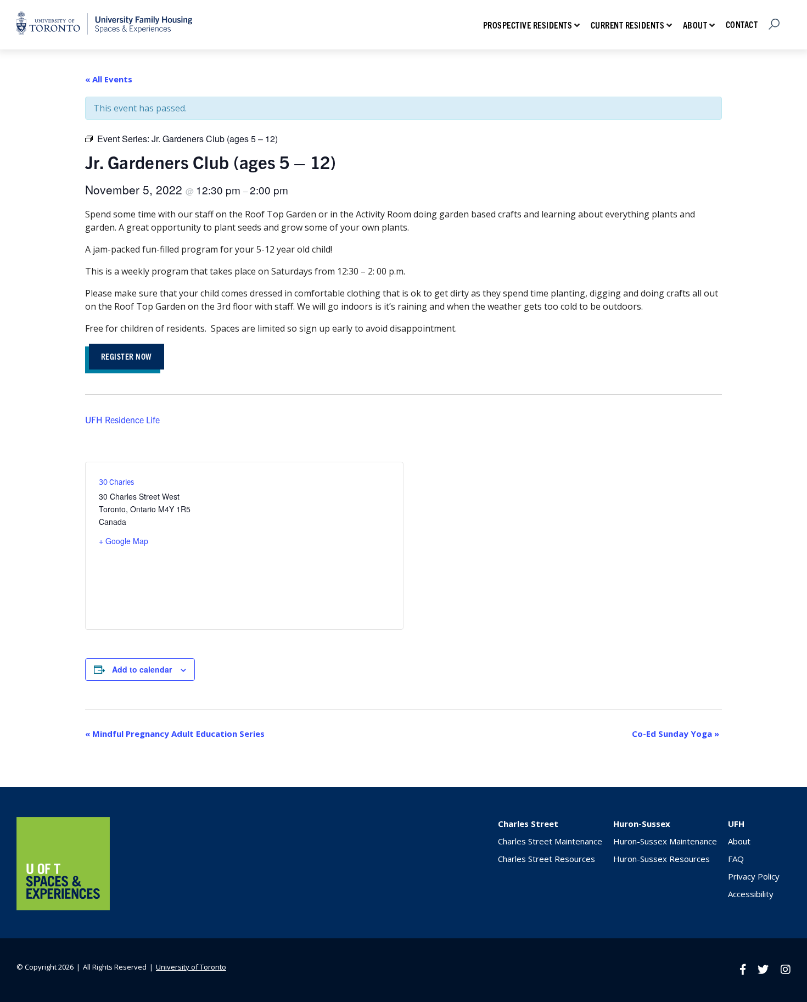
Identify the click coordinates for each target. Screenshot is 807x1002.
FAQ (736, 858)
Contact (742, 24)
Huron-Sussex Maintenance (665, 841)
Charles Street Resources (546, 858)
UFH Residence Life (122, 419)
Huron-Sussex (641, 823)
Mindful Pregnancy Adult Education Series (175, 733)
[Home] (63, 907)
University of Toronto (191, 967)
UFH (736, 823)
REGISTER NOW (126, 356)
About (695, 24)
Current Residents (628, 24)
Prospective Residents (528, 24)
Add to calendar (142, 669)
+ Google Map (123, 540)
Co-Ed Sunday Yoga (675, 733)
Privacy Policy (754, 876)
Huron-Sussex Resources (661, 858)
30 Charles (116, 481)
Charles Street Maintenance (550, 841)
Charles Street (528, 823)
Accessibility (751, 893)
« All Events (108, 79)
